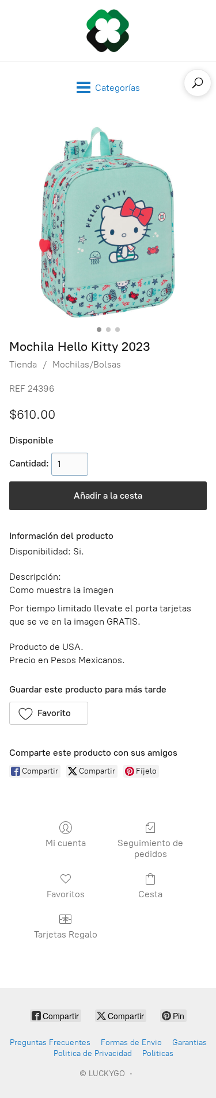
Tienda (23, 364)
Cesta (150, 894)
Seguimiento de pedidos (150, 848)
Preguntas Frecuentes (50, 1042)
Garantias (189, 1042)
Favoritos (66, 894)
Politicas (157, 1053)
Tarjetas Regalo (65, 934)
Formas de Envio (131, 1042)
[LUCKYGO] (108, 31)
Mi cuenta (66, 842)
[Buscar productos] (197, 83)
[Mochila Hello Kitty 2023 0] (108, 223)
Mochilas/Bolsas (86, 364)
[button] (48, 713)
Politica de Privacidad (93, 1053)
